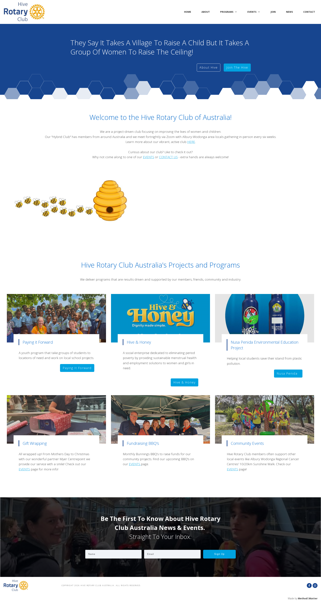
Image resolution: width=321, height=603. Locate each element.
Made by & (302, 598)
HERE (191, 142)
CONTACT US (168, 157)
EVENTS (148, 157)
